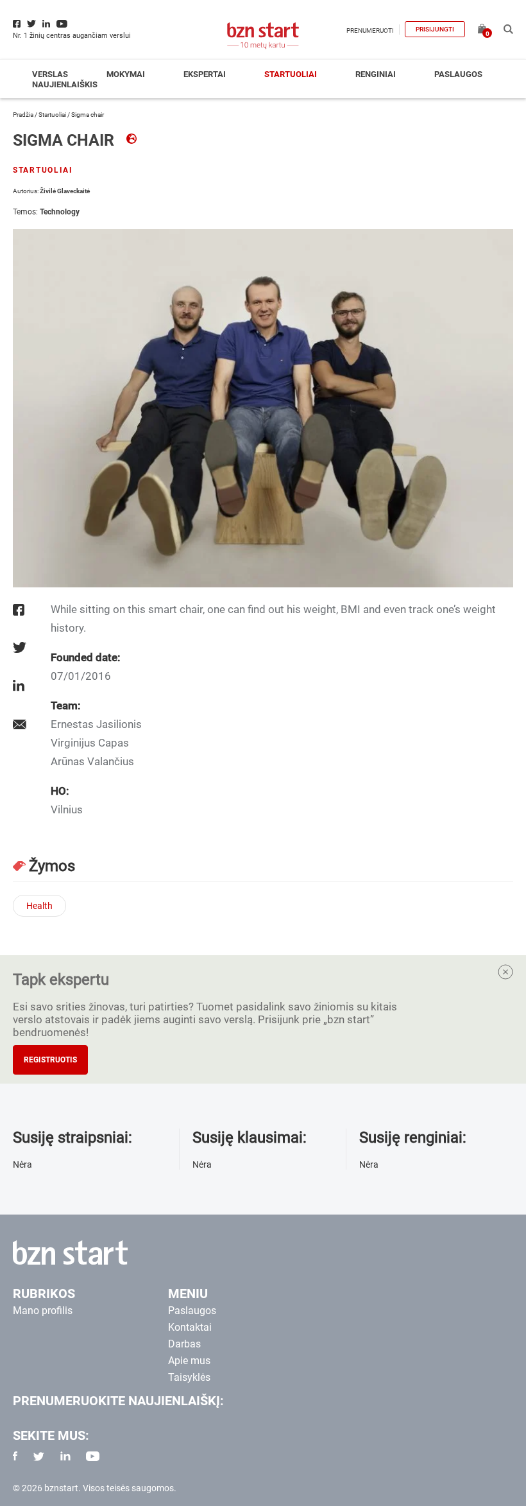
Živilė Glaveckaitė (65, 191)
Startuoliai (290, 74)
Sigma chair (65, 140)
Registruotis (50, 1059)
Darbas (184, 1344)
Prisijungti (435, 29)
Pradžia (23, 114)
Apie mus (189, 1361)
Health (39, 906)
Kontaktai (190, 1327)
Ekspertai (204, 74)
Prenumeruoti (370, 30)
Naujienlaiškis (65, 84)
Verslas (50, 74)
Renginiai (375, 74)
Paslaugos (458, 74)
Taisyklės (189, 1377)
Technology (60, 211)
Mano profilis (42, 1310)
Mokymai (125, 74)
